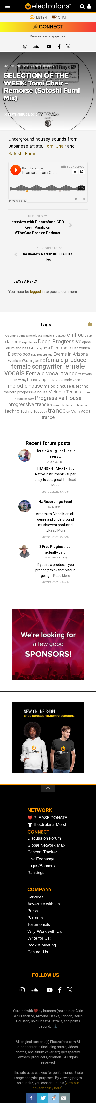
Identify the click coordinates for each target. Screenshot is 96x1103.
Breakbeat (59, 335)
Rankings (36, 872)
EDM (47, 348)
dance (12, 342)
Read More (56, 530)
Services (35, 897)
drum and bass (18, 348)
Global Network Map (46, 845)
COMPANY (39, 889)
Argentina (11, 335)
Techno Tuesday (33, 411)
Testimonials (38, 924)
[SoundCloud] (37, 47)
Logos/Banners (41, 865)
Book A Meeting (41, 945)
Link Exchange (40, 859)
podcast (29, 398)
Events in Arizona (70, 354)
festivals (85, 374)
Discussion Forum (44, 838)
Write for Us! (39, 938)
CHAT (62, 17)
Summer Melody (61, 405)
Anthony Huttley (57, 557)
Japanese (57, 380)
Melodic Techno (64, 392)
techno (12, 411)
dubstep (37, 348)
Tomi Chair (55, 146)
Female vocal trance (52, 373)
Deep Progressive (59, 341)
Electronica (81, 348)
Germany (20, 380)
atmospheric (27, 335)
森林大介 (57, 507)
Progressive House (58, 398)
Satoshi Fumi (21, 153)
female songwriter (36, 366)
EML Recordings (41, 354)
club (89, 335)
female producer (67, 360)
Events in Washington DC (26, 361)
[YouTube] (49, 47)
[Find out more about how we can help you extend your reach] (48, 679)
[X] (69, 47)
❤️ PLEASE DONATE (47, 817)
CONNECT (51, 27)
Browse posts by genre (46, 36)
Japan (45, 379)
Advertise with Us (43, 904)
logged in (37, 292)
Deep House (28, 342)
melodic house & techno (66, 386)
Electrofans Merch (50, 824)
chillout (76, 334)
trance (57, 410)
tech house (80, 405)
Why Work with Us (44, 931)
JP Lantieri (57, 461)
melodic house (25, 386)
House (9, 66)
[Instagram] (25, 47)
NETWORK (39, 810)
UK (68, 411)
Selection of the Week (35, 66)
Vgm (75, 411)
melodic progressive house (26, 392)
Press (32, 911)
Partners (35, 917)
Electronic (61, 348)
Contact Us (37, 952)
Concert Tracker (42, 852)
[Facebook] (59, 47)
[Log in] (86, 7)
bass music (43, 335)
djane (86, 342)
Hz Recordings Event (55, 502)
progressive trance (28, 404)
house (32, 379)
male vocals (73, 380)
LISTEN (41, 17)
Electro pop (19, 354)
